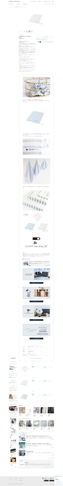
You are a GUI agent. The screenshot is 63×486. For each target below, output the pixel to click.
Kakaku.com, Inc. (52, 484)
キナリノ (10, 479)
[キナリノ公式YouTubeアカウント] (51, 478)
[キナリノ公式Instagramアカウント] (45, 478)
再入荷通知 (44, 367)
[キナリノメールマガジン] (53, 478)
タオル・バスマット (39, 346)
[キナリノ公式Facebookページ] (43, 478)
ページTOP (32, 473)
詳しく (47, 265)
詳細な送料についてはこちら (12, 377)
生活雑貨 (29, 346)
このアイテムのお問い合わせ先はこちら (37, 358)
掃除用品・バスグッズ (33, 346)
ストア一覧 (15, 479)
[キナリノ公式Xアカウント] (48, 478)
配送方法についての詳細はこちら (12, 382)
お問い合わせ (20, 480)
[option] (36, 19)
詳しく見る (16, 402)
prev (20, 19)
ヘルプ (20, 479)
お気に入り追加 (59, 484)
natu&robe (26, 462)
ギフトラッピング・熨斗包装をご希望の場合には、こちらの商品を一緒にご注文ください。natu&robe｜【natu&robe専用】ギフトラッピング (39, 262)
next (53, 19)
